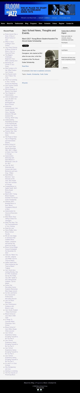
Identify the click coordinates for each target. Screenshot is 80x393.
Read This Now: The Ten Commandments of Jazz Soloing (11, 224)
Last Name (64, 50)
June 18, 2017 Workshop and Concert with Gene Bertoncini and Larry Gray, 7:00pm (11, 169)
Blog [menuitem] (26, 23)
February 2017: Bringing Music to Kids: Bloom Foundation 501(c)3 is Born (11, 205)
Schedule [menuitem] (47, 23)
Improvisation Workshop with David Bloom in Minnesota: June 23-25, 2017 (11, 159)
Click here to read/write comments (40, 71)
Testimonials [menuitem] (19, 23)
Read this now (9, 228)
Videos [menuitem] (54, 23)
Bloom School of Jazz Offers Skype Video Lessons (11, 329)
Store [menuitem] (40, 23)
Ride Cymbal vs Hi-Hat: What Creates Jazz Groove (11, 70)
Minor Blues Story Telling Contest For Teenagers (11, 218)
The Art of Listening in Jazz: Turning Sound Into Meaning (11, 81)
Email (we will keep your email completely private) (68, 58)
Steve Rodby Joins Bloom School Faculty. (11, 232)
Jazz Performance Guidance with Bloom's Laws (10, 306)
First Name (64, 42)
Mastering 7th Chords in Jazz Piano (9, 64)
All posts (25, 83)
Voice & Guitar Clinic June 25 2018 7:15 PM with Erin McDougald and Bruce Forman (11, 100)
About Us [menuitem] (10, 23)
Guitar (46, 74)
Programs (39, 383)
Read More (25, 66)
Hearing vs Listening (11, 371)
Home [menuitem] (3, 23)
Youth (41, 74)
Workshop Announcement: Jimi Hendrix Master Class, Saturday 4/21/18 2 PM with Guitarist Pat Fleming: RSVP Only (11, 112)
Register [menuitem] (61, 23)
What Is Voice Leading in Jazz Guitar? (10, 43)
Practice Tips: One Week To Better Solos (11, 133)
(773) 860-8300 (40, 388)
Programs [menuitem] (33, 23)
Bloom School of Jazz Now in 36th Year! (10, 316)
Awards (29, 74)
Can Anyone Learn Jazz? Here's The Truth (10, 76)
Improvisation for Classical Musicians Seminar (11, 213)
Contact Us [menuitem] (69, 23)
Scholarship (35, 74)
